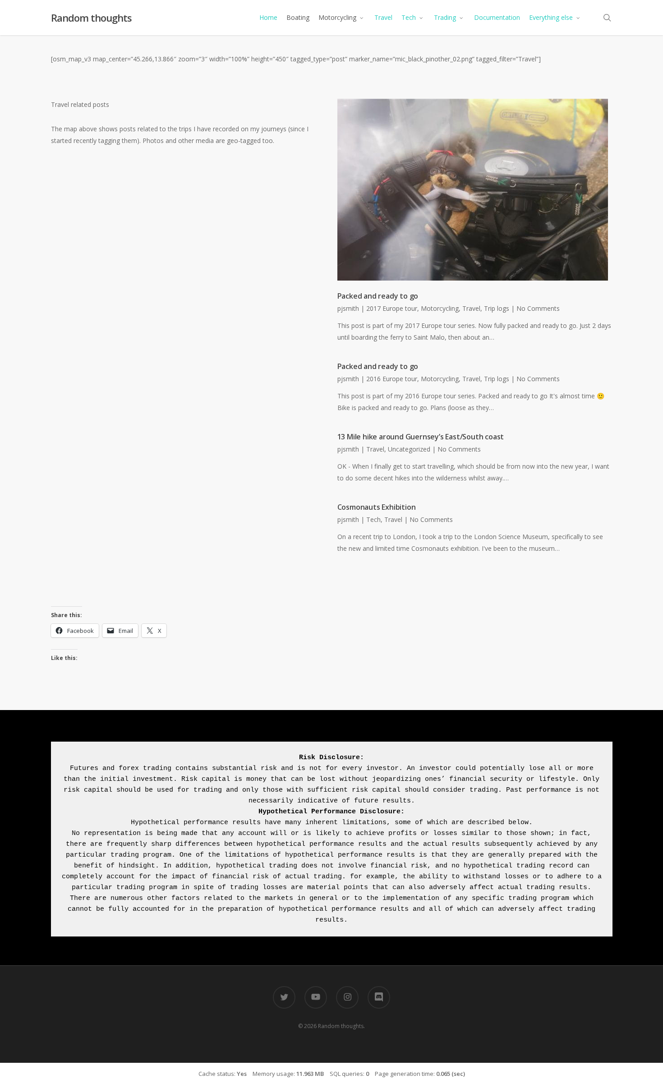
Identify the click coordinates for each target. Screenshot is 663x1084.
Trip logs (496, 308)
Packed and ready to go (378, 296)
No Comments (538, 308)
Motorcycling (440, 308)
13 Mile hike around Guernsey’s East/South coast (420, 437)
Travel (471, 308)
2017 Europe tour (391, 308)
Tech (373, 519)
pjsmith (348, 308)
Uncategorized (409, 449)
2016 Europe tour (391, 378)
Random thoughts (91, 18)
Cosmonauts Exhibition (376, 507)
